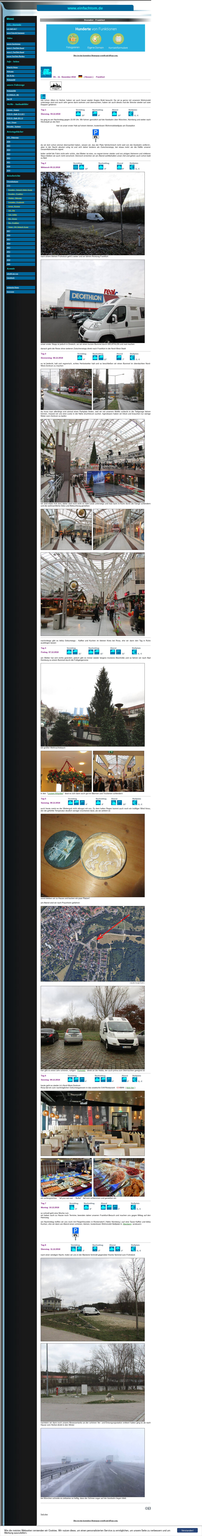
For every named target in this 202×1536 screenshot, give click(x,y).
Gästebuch (10, 278)
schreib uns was (12, 274)
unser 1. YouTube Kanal (15, 48)
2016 (8, 235)
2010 (8, 260)
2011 (8, 256)
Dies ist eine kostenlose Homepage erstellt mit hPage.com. (96, 55)
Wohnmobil (11, 80)
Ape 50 (9, 99)
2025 (8, 146)
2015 (8, 239)
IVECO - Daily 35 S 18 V (16, 114)
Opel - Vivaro (11, 122)
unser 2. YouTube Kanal (15, 52)
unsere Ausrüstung (13, 44)
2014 (8, 243)
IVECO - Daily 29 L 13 (15, 118)
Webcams (10, 72)
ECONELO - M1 (13, 95)
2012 (8, 252)
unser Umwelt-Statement (15, 33)
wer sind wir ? (12, 29)
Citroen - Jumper (13, 110)
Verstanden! (187, 1530)
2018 (8, 186)
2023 (8, 154)
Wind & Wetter (12, 67)
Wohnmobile (11, 91)
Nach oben (44, 1514)
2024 (8, 150)
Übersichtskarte (12, 182)
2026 (8, 142)
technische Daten (13, 288)
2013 (8, 248)
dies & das (10, 76)
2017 (8, 231)
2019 (8, 171)
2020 (8, 166)
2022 (8, 158)
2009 (8, 264)
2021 (8, 162)
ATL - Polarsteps (13, 138)
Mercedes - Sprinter (14, 127)
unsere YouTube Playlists (16, 56)
